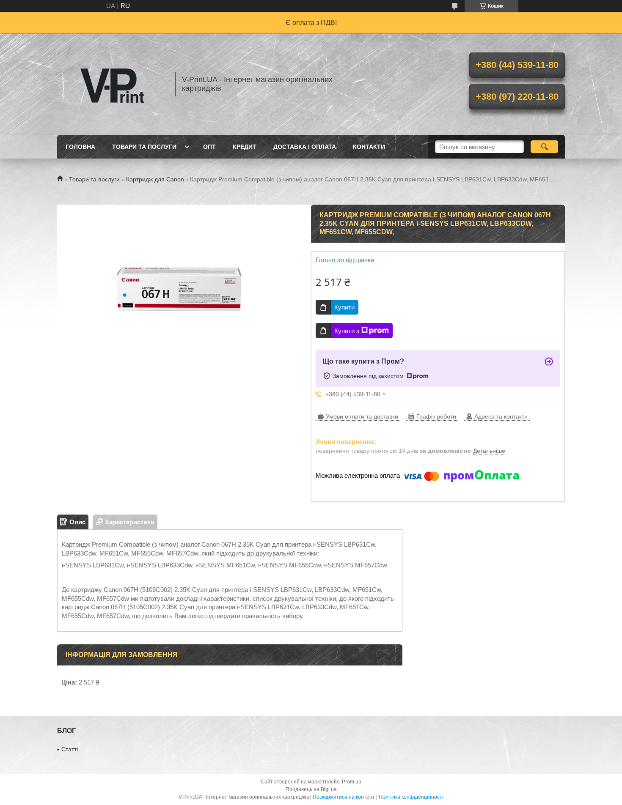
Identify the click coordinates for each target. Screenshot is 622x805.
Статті (69, 749)
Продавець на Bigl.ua (311, 789)
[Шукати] (544, 146)
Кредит (244, 146)
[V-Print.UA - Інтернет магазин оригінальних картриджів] (112, 84)
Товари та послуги (144, 146)
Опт (209, 146)
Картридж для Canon (155, 179)
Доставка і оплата (304, 146)
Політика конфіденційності (411, 797)
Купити (344, 307)
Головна (80, 146)
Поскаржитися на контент (344, 797)
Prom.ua (351, 782)
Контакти (369, 146)
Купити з (346, 330)
